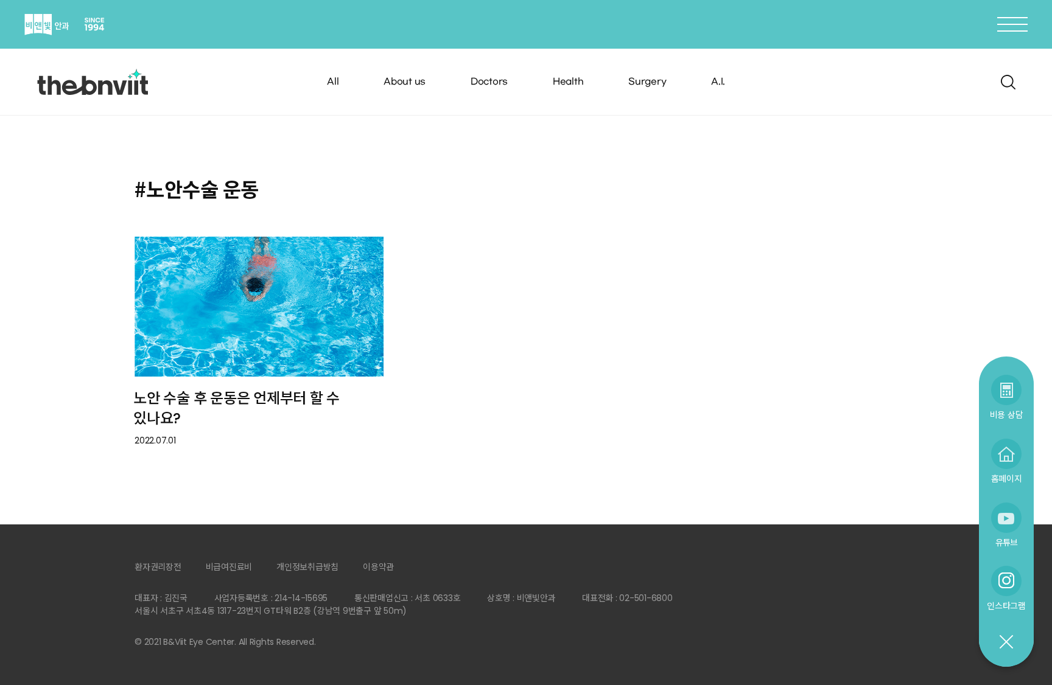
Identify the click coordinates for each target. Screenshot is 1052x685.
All (332, 82)
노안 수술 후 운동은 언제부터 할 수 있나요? (236, 408)
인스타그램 (1006, 605)
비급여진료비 (229, 567)
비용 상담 (1006, 414)
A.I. (718, 82)
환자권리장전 (158, 567)
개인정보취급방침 (307, 567)
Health (568, 82)
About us (405, 82)
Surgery (647, 82)
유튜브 (1006, 542)
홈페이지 (1006, 478)
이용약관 (378, 567)
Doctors (489, 82)
